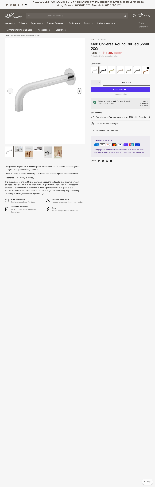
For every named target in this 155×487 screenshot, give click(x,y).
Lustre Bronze (145, 70)
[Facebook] (7, 5)
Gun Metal (137, 70)
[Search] (125, 16)
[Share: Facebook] (98, 160)
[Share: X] (103, 160)
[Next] (79, 91)
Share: (93, 161)
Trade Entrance (143, 25)
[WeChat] (26, 5)
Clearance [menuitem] (61, 30)
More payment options (120, 94)
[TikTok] (22, 5)
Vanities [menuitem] (8, 23)
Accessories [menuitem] (44, 30)
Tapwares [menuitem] (36, 23)
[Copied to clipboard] (110, 160)
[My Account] (134, 16)
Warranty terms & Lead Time (107, 130)
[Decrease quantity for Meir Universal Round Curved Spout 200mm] (93, 83)
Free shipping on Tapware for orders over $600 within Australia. (121, 117)
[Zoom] (80, 43)
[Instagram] (11, 5)
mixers (69, 173)
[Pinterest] (18, 5)
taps (76, 173)
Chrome (94, 70)
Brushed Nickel (128, 70)
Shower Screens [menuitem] (55, 23)
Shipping (101, 56)
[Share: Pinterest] (107, 160)
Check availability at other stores (143, 103)
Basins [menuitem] (87, 23)
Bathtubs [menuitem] (73, 23)
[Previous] (10, 91)
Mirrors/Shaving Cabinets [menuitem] (19, 30)
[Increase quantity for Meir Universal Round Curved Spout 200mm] (99, 83)
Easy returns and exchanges (107, 124)
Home (7, 35)
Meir (92, 39)
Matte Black (103, 70)
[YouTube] (14, 5)
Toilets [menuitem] (22, 23)
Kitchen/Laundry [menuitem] (105, 23)
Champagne (120, 70)
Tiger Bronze (111, 70)
